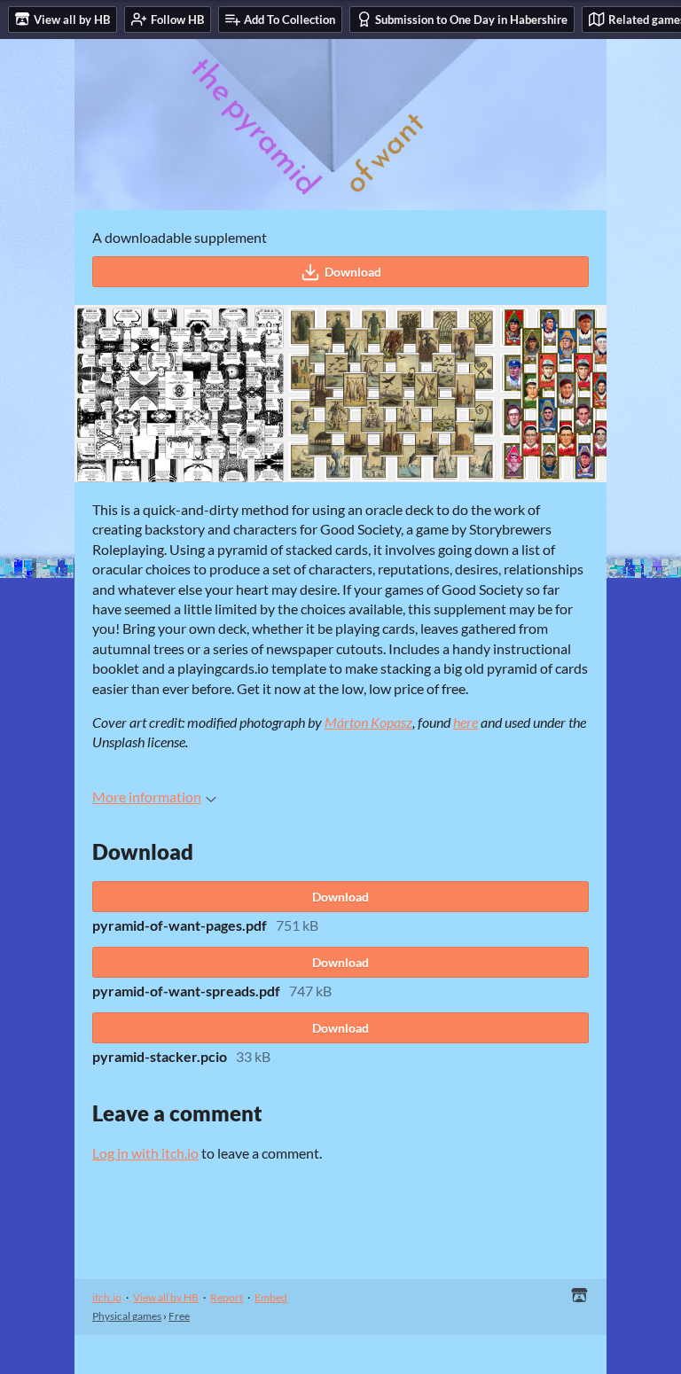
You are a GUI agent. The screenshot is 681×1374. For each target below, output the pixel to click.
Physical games (126, 1316)
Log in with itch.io (145, 1152)
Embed (270, 1297)
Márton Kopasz (368, 722)
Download (353, 271)
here (465, 722)
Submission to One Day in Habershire (471, 19)
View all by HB (166, 1297)
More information (146, 796)
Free (179, 1316)
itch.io (106, 1297)
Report (226, 1297)
